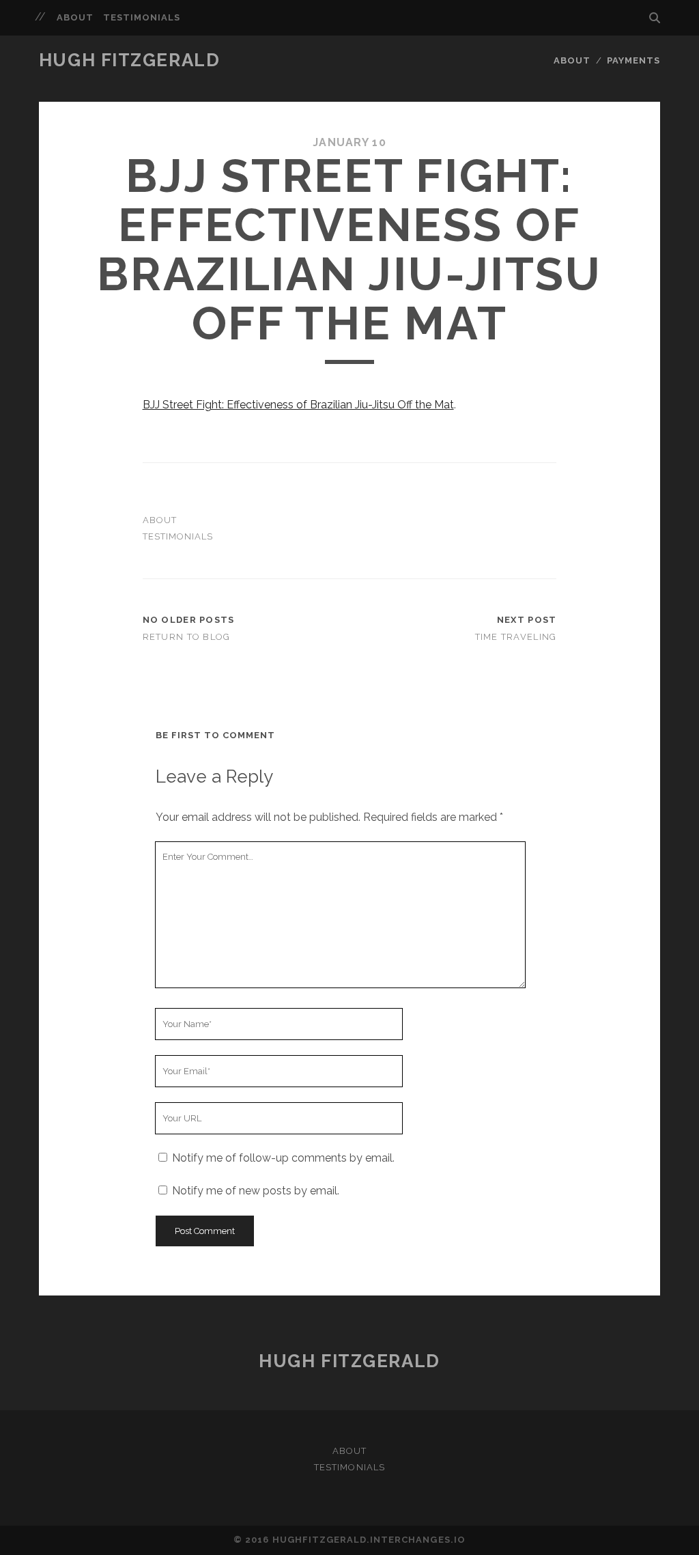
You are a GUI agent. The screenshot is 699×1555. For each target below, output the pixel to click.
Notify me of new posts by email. (255, 1190)
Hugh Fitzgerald (129, 60)
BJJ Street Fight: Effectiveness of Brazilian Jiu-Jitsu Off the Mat (298, 404)
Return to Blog (187, 637)
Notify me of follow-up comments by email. (283, 1157)
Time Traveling (516, 637)
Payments (633, 60)
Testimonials (142, 17)
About (75, 17)
